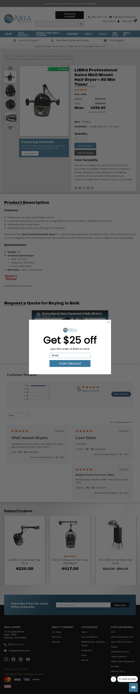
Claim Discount (70, 363)
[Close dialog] (108, 322)
